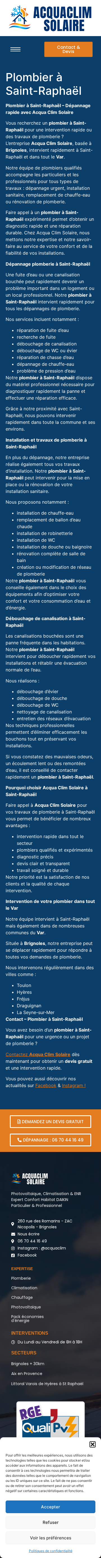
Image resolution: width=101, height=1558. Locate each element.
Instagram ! (74, 1085)
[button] (92, 1444)
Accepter (50, 1506)
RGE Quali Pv (50, 1423)
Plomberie (21, 1278)
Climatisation (24, 1288)
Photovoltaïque (26, 1307)
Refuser (51, 1522)
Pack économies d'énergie (27, 1318)
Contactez (38, 1054)
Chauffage (22, 1297)
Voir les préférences (50, 1538)
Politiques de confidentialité (50, 1551)
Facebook (45, 1085)
